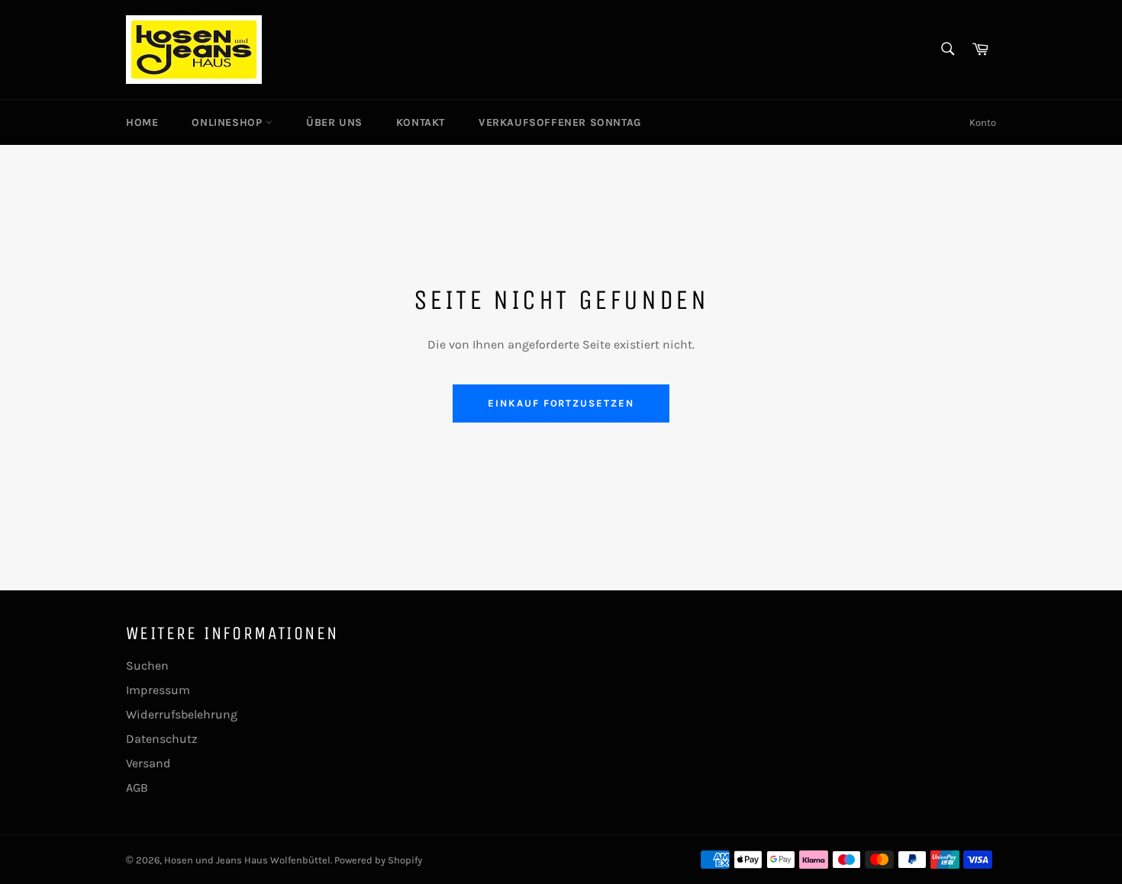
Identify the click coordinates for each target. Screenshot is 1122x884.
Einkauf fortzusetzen (561, 403)
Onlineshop (229, 122)
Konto (982, 122)
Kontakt (420, 122)
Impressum (158, 690)
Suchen (147, 665)
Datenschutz (162, 738)
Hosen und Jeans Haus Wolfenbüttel (247, 860)
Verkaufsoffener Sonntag (560, 122)
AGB (137, 787)
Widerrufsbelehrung (181, 714)
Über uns (334, 122)
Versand (148, 763)
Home (142, 122)
